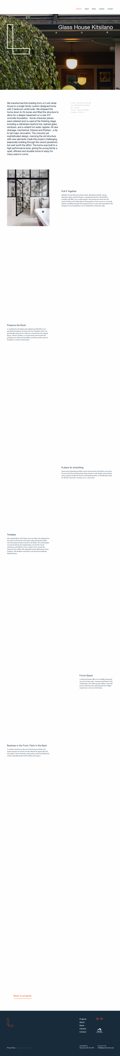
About (87, 9)
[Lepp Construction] (14, 8)
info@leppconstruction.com (106, 1048)
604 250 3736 (102, 1046)
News (94, 9)
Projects (79, 9)
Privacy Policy (11, 1048)
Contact (110, 9)
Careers (101, 9)
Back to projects (22, 996)
